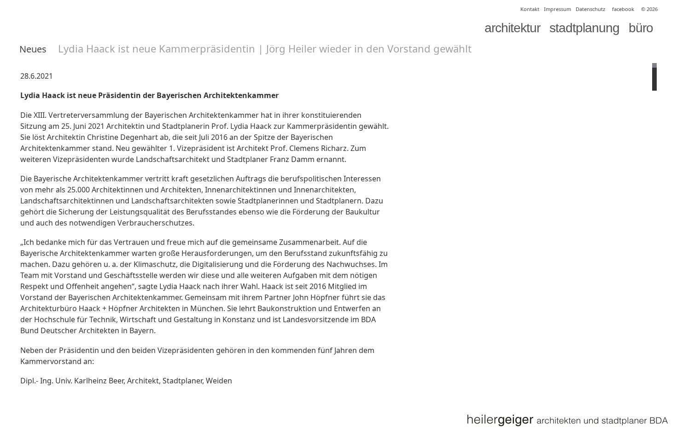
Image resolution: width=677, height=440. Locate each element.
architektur (512, 28)
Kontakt (529, 9)
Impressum (557, 9)
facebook (623, 9)
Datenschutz (590, 9)
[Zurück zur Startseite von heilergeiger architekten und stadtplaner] (567, 420)
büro (641, 28)
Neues (33, 49)
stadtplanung (584, 28)
